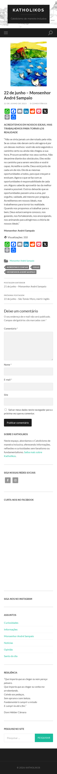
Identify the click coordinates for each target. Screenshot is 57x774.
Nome (8, 364)
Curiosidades (11, 622)
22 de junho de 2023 (15, 103)
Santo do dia (10, 656)
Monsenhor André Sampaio (22, 260)
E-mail (8, 379)
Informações (11, 629)
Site (6, 394)
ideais (36, 267)
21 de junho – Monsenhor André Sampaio (25, 285)
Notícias (8, 642)
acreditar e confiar (17, 267)
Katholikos (28, 9)
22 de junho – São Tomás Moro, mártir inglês (27, 297)
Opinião (8, 649)
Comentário (11, 328)
